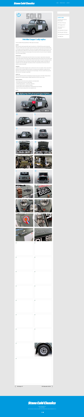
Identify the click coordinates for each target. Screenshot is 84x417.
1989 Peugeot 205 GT (61, 24)
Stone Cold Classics (41, 406)
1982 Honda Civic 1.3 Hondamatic (61, 27)
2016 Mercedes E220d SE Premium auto (62, 20)
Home (57, 2)
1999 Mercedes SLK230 (46, 386)
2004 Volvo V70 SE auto (62, 22)
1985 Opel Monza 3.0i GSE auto (63, 34)
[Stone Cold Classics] (24, 4)
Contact (68, 2)
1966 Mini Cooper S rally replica (34, 39)
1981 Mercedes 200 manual (62, 30)
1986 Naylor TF (20, 386)
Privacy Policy (62, 2)
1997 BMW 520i (60, 36)
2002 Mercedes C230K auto (62, 32)
